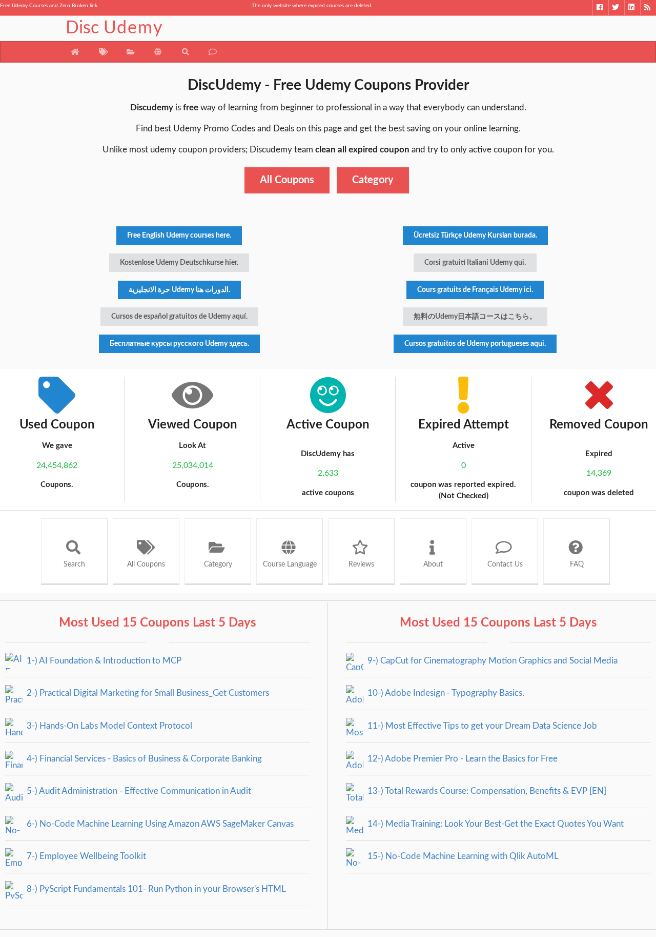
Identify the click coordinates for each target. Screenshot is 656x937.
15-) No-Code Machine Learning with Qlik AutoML (462, 856)
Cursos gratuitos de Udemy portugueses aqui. (475, 343)
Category (373, 180)
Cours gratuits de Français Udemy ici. (475, 290)
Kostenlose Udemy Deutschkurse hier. (179, 262)
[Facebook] (600, 7)
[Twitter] (616, 7)
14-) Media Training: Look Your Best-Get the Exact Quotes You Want (494, 823)
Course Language (290, 564)
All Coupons (287, 180)
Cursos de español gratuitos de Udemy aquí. (179, 316)
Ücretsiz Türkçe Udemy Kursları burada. (475, 235)
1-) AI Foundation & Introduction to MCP (103, 660)
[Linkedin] (632, 7)
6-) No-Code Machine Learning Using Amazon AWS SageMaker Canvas (159, 823)
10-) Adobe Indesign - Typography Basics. (444, 693)
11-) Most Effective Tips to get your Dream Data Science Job (481, 725)
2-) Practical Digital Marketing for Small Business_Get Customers (147, 693)
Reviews (361, 564)
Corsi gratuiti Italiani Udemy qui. (475, 262)
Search (74, 564)
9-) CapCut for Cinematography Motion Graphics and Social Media (491, 660)
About (433, 564)
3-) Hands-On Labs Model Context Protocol (108, 725)
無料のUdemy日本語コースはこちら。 (475, 316)
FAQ (577, 564)
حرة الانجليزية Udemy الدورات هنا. (179, 290)
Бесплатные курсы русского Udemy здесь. (179, 343)
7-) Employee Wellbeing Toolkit (85, 856)
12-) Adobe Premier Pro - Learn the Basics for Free (461, 758)
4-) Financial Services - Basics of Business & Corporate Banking (143, 758)
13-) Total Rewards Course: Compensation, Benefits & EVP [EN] (485, 791)
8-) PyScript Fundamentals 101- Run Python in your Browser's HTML (155, 889)
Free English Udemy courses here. (179, 235)
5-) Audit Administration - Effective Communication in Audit (138, 791)
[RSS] (648, 7)
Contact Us (505, 564)
